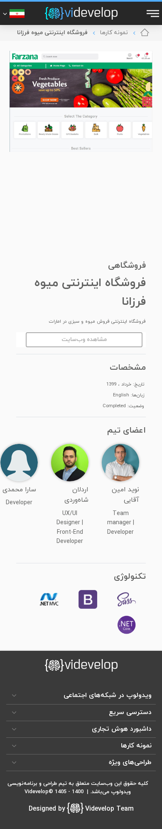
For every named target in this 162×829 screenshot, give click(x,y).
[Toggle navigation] (152, 13)
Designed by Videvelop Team (81, 809)
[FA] (14, 13)
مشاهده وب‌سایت (84, 340)
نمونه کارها (114, 33)
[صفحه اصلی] (144, 32)
